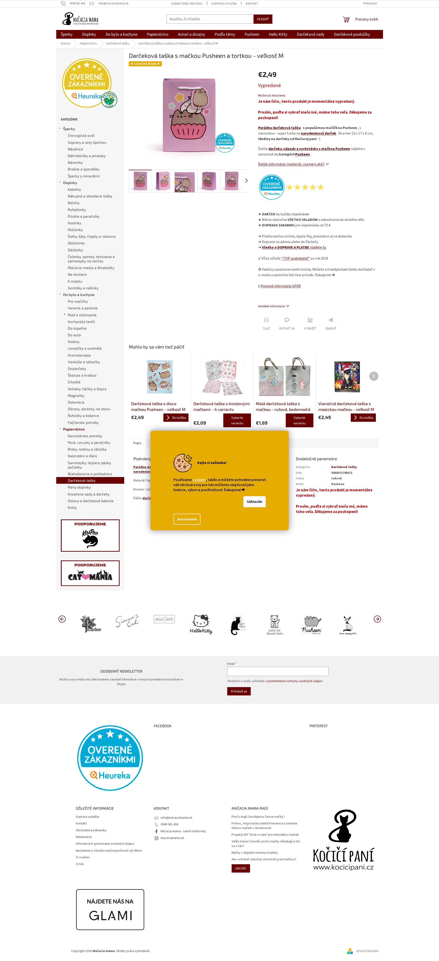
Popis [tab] (137, 443)
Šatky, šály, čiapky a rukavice (92, 236)
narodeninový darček (318, 133)
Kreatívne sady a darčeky (88, 494)
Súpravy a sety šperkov (87, 142)
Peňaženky (77, 209)
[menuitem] (66, 34)
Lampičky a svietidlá (85, 348)
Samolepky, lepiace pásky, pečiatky (89, 464)
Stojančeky (77, 368)
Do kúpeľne (77, 328)
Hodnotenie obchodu (186, 4)
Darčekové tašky (81, 480)
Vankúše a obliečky (84, 362)
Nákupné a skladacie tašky (90, 196)
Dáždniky (75, 250)
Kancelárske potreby (85, 436)
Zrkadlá (74, 382)
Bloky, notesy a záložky (87, 449)
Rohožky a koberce (83, 415)
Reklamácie (84, 837)
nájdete (294, 247)
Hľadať (263, 19)
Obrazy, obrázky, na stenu (89, 409)
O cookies (83, 857)
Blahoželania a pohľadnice (90, 474)
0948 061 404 (169, 824)
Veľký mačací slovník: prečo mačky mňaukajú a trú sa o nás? (266, 843)
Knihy (72, 507)
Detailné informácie (271, 306)
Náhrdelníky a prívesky (87, 155)
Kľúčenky (75, 229)
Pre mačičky (78, 301)
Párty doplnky (79, 487)
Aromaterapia (79, 355)
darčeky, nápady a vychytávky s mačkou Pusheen (309, 148)
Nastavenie (187, 519)
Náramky (75, 162)
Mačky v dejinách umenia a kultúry (255, 853)
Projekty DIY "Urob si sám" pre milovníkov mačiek (265, 835)
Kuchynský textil (81, 321)
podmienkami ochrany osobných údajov (294, 681)
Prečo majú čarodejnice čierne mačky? (258, 817)
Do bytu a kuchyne (78, 294)
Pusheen (302, 154)
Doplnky (70, 182)
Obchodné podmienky (91, 830)
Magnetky (76, 395)
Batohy (74, 202)
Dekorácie (76, 402)
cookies (199, 479)
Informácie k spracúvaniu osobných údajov (105, 844)
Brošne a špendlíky (83, 169)
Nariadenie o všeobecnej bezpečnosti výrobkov (109, 851)
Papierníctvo (74, 429)
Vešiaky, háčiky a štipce (87, 389)
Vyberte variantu (237, 420)
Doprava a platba (224, 4)
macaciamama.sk (172, 838)
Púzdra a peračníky (83, 216)
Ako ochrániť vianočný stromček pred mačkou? (264, 859)
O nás (80, 864)
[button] (377, 618)
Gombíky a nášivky (83, 288)
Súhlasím (254, 501)
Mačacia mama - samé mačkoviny (183, 831)
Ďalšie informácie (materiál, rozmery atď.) (291, 164)
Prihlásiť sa (239, 691)
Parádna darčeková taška (279, 127)
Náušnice (75, 149)
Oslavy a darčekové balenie (91, 500)
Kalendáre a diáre (82, 456)
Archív (240, 868)
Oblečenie (76, 243)
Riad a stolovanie (82, 315)
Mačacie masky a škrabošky (91, 267)
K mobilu (75, 281)
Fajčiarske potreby (83, 422)
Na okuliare (77, 274)
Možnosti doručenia (271, 96)
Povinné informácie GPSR (281, 286)
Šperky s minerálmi (84, 176)
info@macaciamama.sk (176, 817)
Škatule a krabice (82, 375)
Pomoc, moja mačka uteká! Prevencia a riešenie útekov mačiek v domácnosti (264, 825)
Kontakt (252, 4)
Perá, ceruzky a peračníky (89, 442)
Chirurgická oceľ (81, 135)
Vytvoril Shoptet (367, 951)
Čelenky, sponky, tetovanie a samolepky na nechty (91, 258)
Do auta (74, 335)
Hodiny (73, 341)
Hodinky (74, 223)
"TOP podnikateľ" (295, 258)
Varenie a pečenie (83, 308)
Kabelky (74, 189)
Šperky (69, 128)
